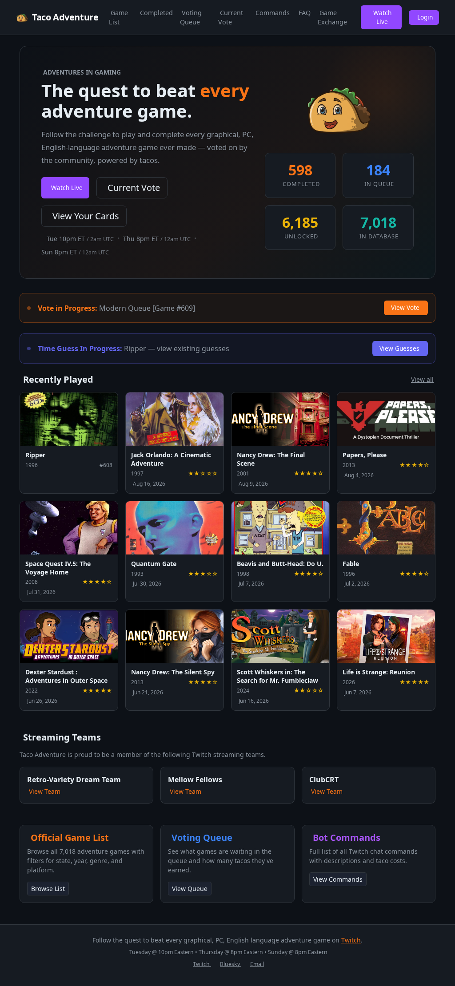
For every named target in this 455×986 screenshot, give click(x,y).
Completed (156, 12)
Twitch (351, 940)
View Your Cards (85, 216)
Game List (118, 17)
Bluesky (230, 964)
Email (257, 964)
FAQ (305, 12)
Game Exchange (332, 17)
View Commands (338, 879)
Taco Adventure (65, 17)
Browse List (48, 888)
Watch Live (382, 17)
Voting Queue (191, 17)
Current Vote (230, 17)
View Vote (405, 307)
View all (422, 379)
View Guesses (399, 348)
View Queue (190, 888)
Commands (272, 12)
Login (425, 17)
